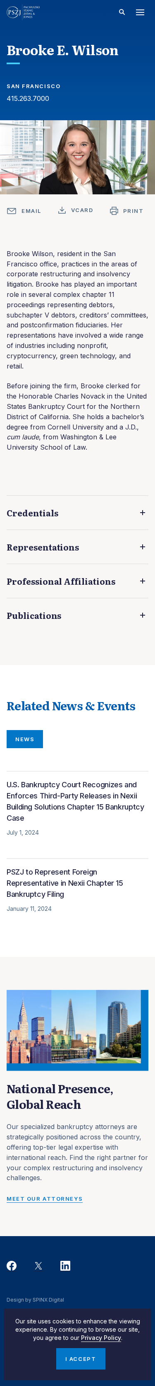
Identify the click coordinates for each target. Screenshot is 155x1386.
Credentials (32, 512)
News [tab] (24, 739)
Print (133, 211)
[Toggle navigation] (140, 12)
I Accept (80, 1359)
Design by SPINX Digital (35, 1300)
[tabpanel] (77, 852)
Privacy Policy (101, 1337)
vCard (82, 210)
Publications (34, 615)
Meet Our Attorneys (45, 1198)
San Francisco (33, 86)
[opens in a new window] (12, 1266)
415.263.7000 (28, 98)
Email (31, 211)
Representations (43, 547)
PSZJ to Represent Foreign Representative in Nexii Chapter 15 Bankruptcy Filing (65, 883)
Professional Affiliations (61, 581)
